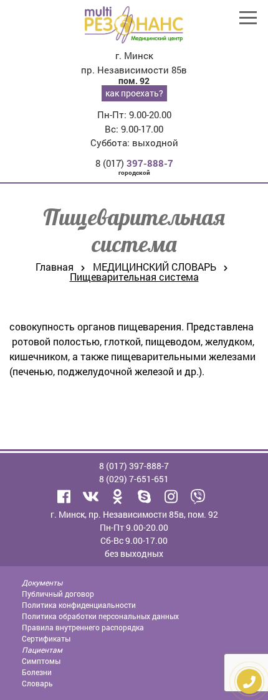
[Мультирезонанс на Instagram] (171, 496)
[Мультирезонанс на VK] (91, 496)
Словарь (37, 683)
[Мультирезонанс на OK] (117, 496)
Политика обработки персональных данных (100, 616)
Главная (55, 266)
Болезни (37, 672)
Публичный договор (58, 594)
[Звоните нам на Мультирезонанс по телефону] (198, 496)
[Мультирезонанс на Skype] (144, 496)
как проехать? (134, 93)
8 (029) (134, 479)
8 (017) (134, 163)
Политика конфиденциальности (79, 605)
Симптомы (41, 661)
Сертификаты (46, 638)
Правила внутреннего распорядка (83, 627)
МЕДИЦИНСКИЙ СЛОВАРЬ (154, 266)
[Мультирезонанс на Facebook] (64, 496)
